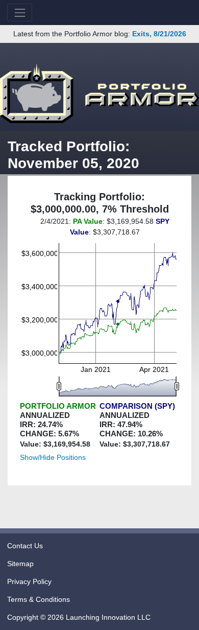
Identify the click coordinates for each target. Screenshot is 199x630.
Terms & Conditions (38, 599)
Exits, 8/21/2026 (159, 34)
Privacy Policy (29, 581)
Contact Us (25, 546)
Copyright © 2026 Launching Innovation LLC (79, 617)
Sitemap (20, 563)
